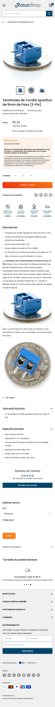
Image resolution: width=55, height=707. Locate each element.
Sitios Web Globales (10, 663)
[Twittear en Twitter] (46, 195)
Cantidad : (7, 176)
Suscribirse (27, 651)
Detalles (7, 216)
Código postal (8, 520)
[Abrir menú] (4, 5)
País (4, 508)
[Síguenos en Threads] (38, 675)
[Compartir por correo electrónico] (50, 195)
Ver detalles (21, 216)
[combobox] (24, 13)
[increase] (31, 175)
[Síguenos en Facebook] (4, 675)
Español (32, 663)
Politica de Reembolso (12, 547)
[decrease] (15, 175)
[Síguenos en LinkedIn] (33, 675)
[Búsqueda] (49, 13)
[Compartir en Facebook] (36, 195)
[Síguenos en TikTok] (28, 675)
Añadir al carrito (27, 185)
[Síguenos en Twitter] (9, 675)
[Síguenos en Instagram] (14, 675)
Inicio (2, 22)
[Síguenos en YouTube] (24, 675)
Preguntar (34, 216)
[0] (50, 5)
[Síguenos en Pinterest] (19, 675)
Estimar (9, 536)
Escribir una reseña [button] (27, 485)
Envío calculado (19, 131)
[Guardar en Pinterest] (41, 195)
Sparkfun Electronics (13, 111)
